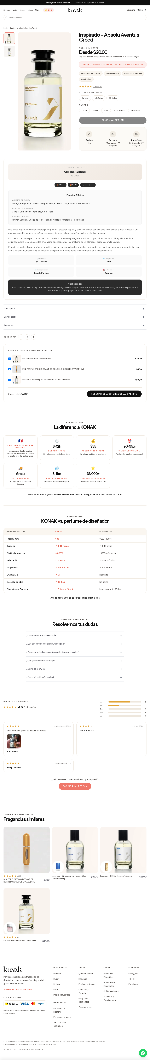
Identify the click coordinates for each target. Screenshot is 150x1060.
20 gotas (113, 98)
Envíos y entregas (87, 984)
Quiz (48, 10)
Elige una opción (113, 120)
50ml (95, 110)
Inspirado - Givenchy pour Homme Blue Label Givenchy (46, 380)
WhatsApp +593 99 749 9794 (18, 990)
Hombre (7, 10)
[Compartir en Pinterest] (33, 337)
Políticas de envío (112, 991)
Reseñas (83, 979)
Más (37, 10)
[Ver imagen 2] (9, 51)
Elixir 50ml (135, 110)
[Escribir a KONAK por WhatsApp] (143, 1053)
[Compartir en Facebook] (20, 337)
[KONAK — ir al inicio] (75, 10)
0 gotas (85, 98)
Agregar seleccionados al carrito (114, 394)
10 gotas (99, 98)
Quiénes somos (86, 974)
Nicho (30, 10)
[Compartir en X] (27, 337)
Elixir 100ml (119, 110)
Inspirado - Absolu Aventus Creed (37, 358)
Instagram (133, 974)
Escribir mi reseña (75, 786)
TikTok (131, 979)
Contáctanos (85, 1007)
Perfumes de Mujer (62, 1017)
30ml (106, 110)
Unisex (22, 10)
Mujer (15, 10)
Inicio (6, 28)
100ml (84, 110)
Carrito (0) (141, 10)
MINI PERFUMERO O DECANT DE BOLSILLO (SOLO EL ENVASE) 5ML (53, 369)
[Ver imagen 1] (9, 38)
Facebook (133, 984)
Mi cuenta (131, 10)
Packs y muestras (61, 995)
